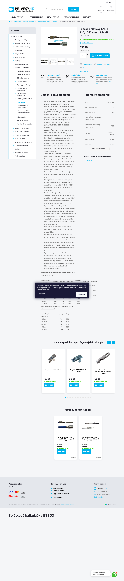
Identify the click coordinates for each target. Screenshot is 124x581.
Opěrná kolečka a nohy (22, 132)
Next (113, 342)
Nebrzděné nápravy (23, 78)
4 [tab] (70, 397)
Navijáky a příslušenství (22, 128)
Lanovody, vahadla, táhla (25, 99)
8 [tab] (77, 397)
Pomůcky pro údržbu (21, 152)
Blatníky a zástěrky (21, 40)
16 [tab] (90, 397)
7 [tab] (75, 397)
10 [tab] (80, 397)
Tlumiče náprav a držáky (24, 124)
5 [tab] (72, 397)
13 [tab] (85, 397)
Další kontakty (98, 497)
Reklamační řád (57, 497)
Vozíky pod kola (20, 156)
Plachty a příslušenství (22, 135)
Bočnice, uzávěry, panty (22, 43)
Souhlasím (81, 295)
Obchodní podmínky (58, 490)
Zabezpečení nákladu (22, 146)
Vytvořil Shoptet (111, 504)
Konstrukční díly (20, 57)
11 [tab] (82, 397)
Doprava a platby (58, 488)
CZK (110, 2)
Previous (109, 342)
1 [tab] (65, 397)
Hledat (74, 9)
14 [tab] (87, 397)
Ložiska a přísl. (21, 117)
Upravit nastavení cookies (67, 504)
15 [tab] (88, 397)
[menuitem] (18, 17)
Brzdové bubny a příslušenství (22, 94)
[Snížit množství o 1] (87, 57)
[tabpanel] (53, 371)
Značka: (84, 71)
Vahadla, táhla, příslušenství (23, 106)
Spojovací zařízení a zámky (23, 142)
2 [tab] (67, 397)
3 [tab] (69, 397)
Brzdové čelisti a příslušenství (22, 89)
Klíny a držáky (19, 54)
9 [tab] (78, 397)
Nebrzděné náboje (22, 120)
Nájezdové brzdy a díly (22, 64)
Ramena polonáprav (23, 74)
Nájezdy (17, 61)
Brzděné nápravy (22, 81)
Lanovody (21, 102)
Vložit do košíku (101, 56)
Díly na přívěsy (17, 36)
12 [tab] (83, 397)
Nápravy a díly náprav (22, 68)
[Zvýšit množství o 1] (87, 54)
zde (48, 290)
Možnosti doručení (87, 43)
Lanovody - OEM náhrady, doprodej (24, 112)
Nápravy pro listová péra (24, 85)
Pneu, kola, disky (20, 139)
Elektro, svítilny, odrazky (22, 47)
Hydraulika (18, 50)
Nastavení (42, 293)
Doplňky (17, 149)
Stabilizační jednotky (23, 71)
